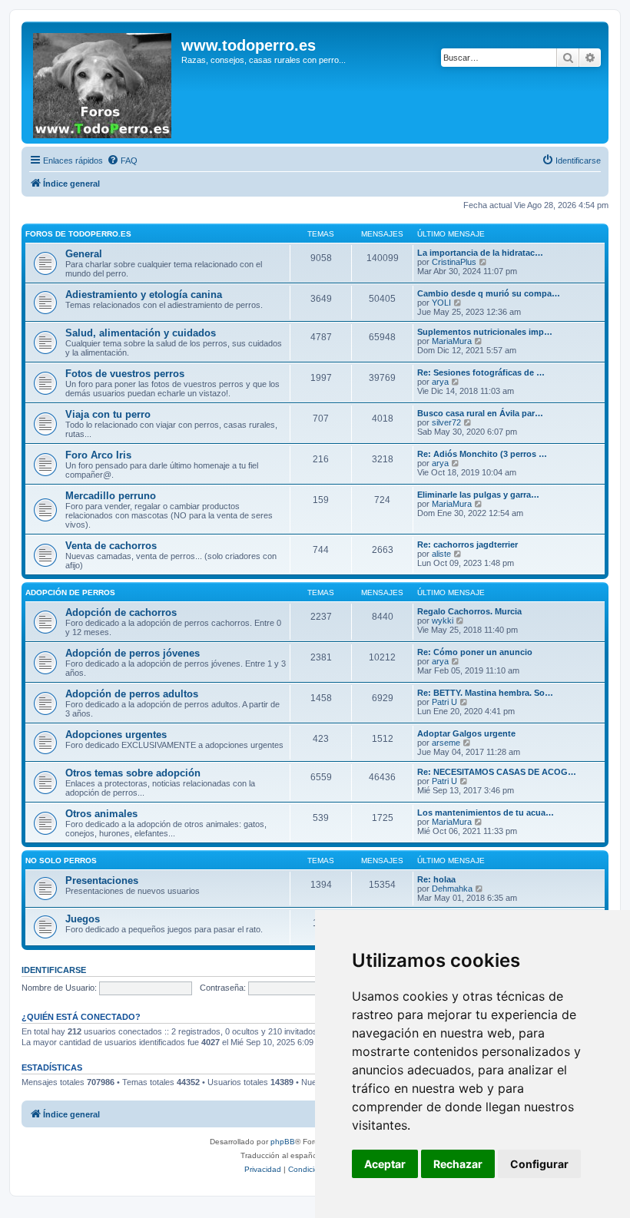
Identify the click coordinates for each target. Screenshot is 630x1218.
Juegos (82, 919)
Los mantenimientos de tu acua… (485, 812)
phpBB (282, 1141)
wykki (442, 620)
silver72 (446, 422)
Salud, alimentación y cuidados (140, 333)
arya (440, 381)
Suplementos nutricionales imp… (484, 331)
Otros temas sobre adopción (133, 773)
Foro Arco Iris (98, 455)
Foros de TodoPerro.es (78, 234)
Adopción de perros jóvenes (132, 653)
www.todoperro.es (248, 45)
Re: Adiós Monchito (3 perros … (482, 453)
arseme (446, 742)
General (83, 254)
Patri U (444, 702)
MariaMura (452, 341)
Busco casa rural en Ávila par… (480, 413)
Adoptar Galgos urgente (466, 733)
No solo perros (61, 860)
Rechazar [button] (457, 1163)
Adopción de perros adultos (131, 694)
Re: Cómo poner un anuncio (474, 652)
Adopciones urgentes (116, 734)
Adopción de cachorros (121, 612)
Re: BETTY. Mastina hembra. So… (485, 692)
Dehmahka (452, 888)
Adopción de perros (70, 592)
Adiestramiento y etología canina (143, 294)
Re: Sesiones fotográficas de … (481, 372)
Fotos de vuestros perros (124, 373)
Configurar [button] (539, 1163)
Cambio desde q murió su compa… (488, 293)
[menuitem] (122, 160)
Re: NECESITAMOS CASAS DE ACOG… (496, 771)
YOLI (441, 302)
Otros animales (101, 813)
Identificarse (54, 970)
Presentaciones (101, 880)
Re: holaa (436, 879)
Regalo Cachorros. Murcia (469, 611)
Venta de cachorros (111, 545)
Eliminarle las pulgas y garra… (478, 494)
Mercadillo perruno (110, 495)
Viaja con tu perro (108, 414)
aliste (441, 553)
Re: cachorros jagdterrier (467, 544)
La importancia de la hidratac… (480, 252)
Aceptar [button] (385, 1163)
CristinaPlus (454, 261)
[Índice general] (103, 82)
